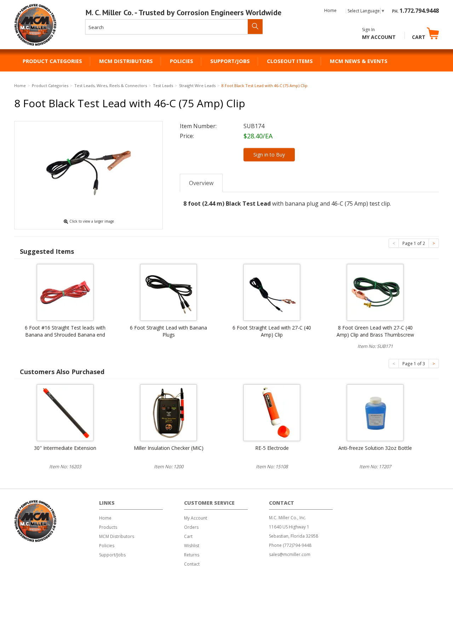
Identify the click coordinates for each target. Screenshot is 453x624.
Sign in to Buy (269, 154)
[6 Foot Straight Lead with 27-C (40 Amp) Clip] (271, 292)
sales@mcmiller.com (289, 554)
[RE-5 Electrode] (271, 412)
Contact (192, 564)
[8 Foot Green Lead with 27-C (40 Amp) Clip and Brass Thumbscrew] (375, 292)
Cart (419, 37)
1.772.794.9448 (419, 11)
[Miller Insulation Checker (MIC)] (168, 412)
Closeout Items (290, 60)
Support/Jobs (230, 60)
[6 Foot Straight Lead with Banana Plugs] (168, 292)
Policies (181, 60)
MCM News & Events (359, 60)
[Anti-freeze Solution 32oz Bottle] (375, 412)
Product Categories (52, 60)
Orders (191, 527)
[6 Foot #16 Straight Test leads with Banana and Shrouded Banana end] (65, 292)
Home (330, 10)
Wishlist (191, 546)
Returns (191, 555)
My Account (379, 37)
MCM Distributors (126, 60)
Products (108, 527)
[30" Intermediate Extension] (65, 412)
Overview (201, 183)
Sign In (368, 30)
